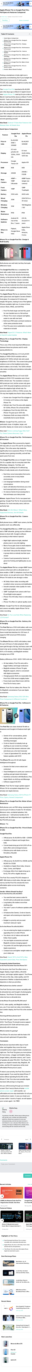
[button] (27, 1176)
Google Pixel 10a (8, 89)
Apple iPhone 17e (9, 94)
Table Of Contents (7, 34)
